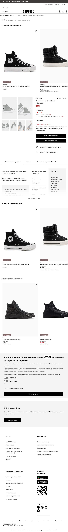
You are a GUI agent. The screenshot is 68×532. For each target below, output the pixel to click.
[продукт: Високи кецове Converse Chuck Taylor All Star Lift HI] (20, 56)
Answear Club (10, 445)
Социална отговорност (13, 448)
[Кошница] (66, 11)
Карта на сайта (59, 520)
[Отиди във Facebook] (38, 507)
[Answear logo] (28, 11)
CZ (7, 525)
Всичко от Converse (51, 140)
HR (10, 525)
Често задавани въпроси (13, 477)
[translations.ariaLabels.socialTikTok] (38, 510)
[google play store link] (42, 477)
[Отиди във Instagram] (42, 507)
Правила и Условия (24, 520)
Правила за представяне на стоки (47, 451)
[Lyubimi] (63, 11)
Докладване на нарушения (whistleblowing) (14, 452)
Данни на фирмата (36, 520)
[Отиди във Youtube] (46, 507)
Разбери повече (12, 420)
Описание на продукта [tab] (13, 162)
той (7, 7)
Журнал (8, 459)
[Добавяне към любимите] (35, 31)
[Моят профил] (60, 11)
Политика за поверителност (45, 445)
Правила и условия (43, 442)
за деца (5, 11)
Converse (39, 98)
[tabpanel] (34, 182)
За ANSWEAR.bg (10, 442)
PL (13, 525)
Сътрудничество (11, 456)
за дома (5, 15)
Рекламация (9, 489)
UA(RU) (21, 525)
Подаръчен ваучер (11, 499)
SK (17, 525)
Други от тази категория (51, 135)
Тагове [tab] (29, 162)
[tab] (46, 162)
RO (15, 525)
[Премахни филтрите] (63, 1)
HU (11, 525)
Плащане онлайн (11, 493)
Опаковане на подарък (44, 454)
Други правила (41, 448)
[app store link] (42, 482)
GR (8, 525)
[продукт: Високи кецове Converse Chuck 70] (20, 310)
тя (3, 7)
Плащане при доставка (13, 496)
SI (16, 525)
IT (12, 525)
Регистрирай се (33, 394)
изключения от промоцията (38, 371)
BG (4, 525)
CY (5, 525)
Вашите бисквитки (48, 520)
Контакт (8, 480)
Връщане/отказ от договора (14, 483)
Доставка (8, 486)
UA (19, 525)
